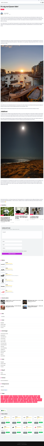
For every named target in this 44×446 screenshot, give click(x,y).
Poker (19, 400)
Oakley (7, 268)
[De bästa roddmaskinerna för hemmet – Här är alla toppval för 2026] (22, 211)
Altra (6, 290)
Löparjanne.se (3, 349)
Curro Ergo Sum (3, 338)
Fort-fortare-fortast (3, 343)
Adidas (5, 426)
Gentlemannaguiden (4, 344)
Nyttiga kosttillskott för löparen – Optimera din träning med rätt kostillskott (35, 306)
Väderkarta (2, 386)
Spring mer (2, 352)
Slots (33, 400)
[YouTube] (41, 0)
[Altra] (24, 428)
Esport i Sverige (3, 341)
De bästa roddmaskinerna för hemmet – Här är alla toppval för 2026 (21, 217)
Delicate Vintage (3, 324)
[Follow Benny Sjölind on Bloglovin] (4, 390)
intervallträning (16, 397)
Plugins (2, 372)
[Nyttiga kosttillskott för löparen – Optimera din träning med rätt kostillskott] (25, 308)
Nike (6, 400)
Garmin (7, 262)
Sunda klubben (3, 355)
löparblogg (29, 397)
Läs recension (3, 422)
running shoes (26, 400)
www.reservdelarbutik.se (4, 380)
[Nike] (13, 428)
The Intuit (2, 327)
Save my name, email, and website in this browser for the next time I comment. (15, 251)
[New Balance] (35, 428)
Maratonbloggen (3, 351)
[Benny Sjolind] (4, 2)
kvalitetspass (21, 397)
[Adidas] (2, 428)
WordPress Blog (3, 374)
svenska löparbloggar (38, 400)
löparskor (38, 397)
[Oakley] (3, 271)
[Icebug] (3, 288)
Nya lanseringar (3, 365)
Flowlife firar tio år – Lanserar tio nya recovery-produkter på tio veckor (13, 301)
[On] (3, 282)
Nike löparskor (10, 400)
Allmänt (2, 9)
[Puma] (3, 277)
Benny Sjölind (6, 13)
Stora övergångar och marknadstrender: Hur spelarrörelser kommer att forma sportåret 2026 (6, 219)
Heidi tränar (2, 346)
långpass (25, 397)
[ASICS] (2, 418)
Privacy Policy (19, 444)
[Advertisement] (22, 34)
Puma (6, 273)
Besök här (8, 422)
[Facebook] (38, 0)
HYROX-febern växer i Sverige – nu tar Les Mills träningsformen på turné (35, 301)
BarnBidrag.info (3, 335)
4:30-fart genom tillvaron (4, 333)
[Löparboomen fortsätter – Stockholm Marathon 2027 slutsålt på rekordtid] (3, 309)
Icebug (7, 284)
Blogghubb (2, 322)
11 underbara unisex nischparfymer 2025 (34, 217)
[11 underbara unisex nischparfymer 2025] (36, 211)
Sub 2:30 (2, 354)
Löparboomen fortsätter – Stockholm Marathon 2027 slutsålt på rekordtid (13, 306)
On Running (15, 400)
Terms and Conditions (24, 444)
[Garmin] (3, 266)
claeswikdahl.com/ (3, 336)
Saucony (30, 400)
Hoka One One (6, 397)
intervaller (10, 397)
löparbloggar (34, 397)
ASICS (5, 416)
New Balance (3, 400)
